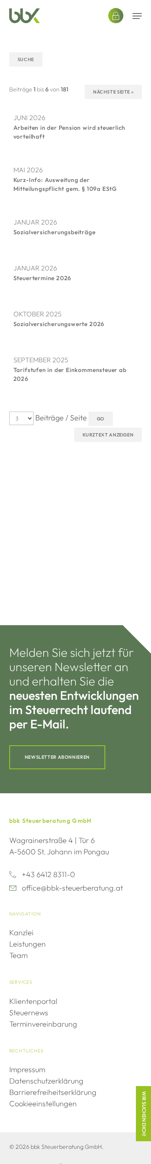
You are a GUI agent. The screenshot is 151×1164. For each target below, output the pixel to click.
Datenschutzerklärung (46, 1081)
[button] (137, 16)
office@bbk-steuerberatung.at (72, 888)
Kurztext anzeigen (108, 435)
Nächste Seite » (113, 92)
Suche (26, 59)
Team (18, 955)
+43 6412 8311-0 (48, 874)
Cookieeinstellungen (43, 1103)
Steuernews (28, 1012)
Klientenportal (33, 1001)
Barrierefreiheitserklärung (52, 1092)
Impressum (27, 1069)
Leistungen (27, 944)
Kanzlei (21, 932)
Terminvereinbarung (43, 1024)
